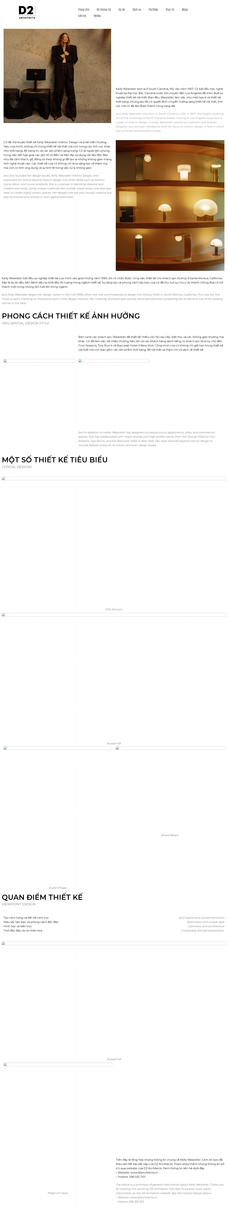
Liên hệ (82, 15)
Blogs (185, 9)
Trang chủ (83, 9)
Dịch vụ (137, 9)
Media (97, 15)
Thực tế (170, 9)
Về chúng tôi (104, 9)
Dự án (121, 9)
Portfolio (153, 9)
